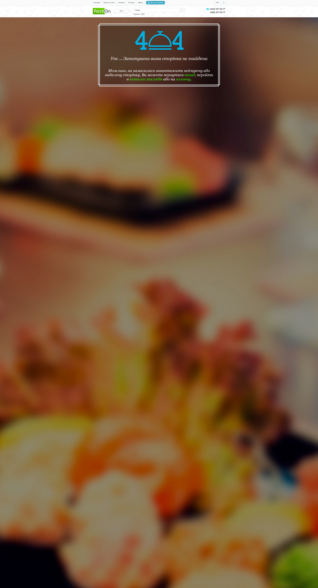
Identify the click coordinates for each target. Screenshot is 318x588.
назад (189, 75)
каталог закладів (146, 79)
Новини (121, 2)
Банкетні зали (109, 2)
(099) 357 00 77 (217, 12)
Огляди (131, 2)
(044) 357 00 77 (217, 9)
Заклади (96, 2)
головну (183, 79)
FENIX (142, 14)
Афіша (140, 2)
